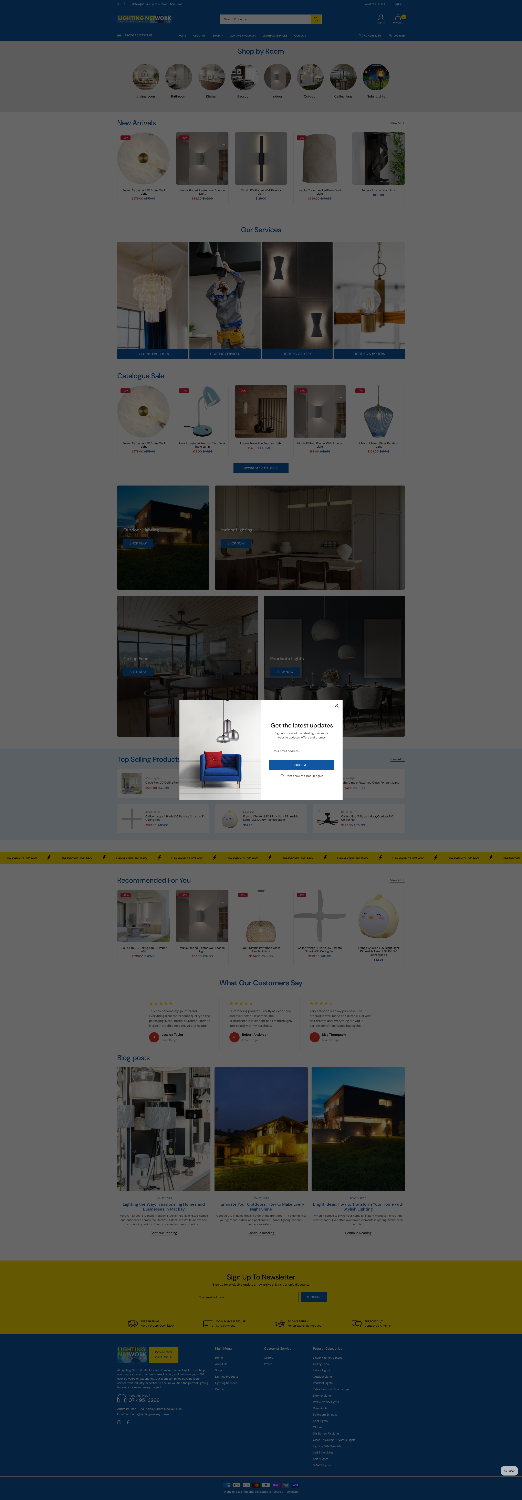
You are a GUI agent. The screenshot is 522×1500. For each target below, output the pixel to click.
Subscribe (301, 765)
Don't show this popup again (304, 776)
